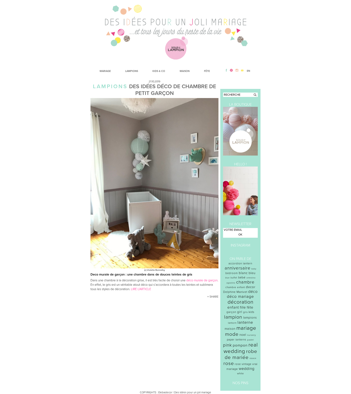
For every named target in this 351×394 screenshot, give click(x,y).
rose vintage (243, 364)
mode (232, 334)
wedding (246, 368)
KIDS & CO (158, 71)
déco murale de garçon (202, 280)
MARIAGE (105, 71)
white (240, 373)
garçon (231, 312)
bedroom (231, 273)
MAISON (185, 71)
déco (253, 291)
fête (250, 307)
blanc (243, 273)
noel (242, 335)
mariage (246, 328)
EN (248, 70)
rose (228, 363)
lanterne (245, 322)
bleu (252, 273)
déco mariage (240, 296)
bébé (242, 277)
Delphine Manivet (235, 292)
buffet (234, 277)
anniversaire (237, 268)
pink (227, 345)
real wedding (241, 348)
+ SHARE (212, 297)
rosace (253, 358)
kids (251, 312)
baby (253, 269)
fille (243, 307)
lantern (232, 323)
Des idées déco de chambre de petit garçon (172, 90)
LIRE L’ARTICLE (141, 289)
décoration (240, 302)
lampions (250, 318)
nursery (251, 335)
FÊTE (207, 71)
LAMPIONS (131, 71)
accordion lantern (240, 263)
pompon (240, 345)
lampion (233, 317)
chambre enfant (235, 287)
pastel (250, 339)
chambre (245, 282)
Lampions (110, 86)
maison (230, 329)
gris (245, 312)
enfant (233, 307)
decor (250, 287)
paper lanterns (236, 339)
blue (227, 278)
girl (239, 312)
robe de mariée (241, 354)
